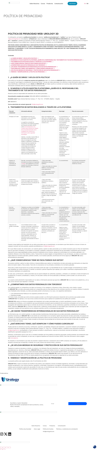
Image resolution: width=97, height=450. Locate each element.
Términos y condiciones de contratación (67, 429)
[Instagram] (2, 434)
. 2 (24, 58)
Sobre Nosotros (34, 3)
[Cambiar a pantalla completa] (4, 447)
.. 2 (32, 61)
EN (85, 3)
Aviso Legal (37, 429)
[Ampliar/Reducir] (1, 447)
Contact (23, 163)
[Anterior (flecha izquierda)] (1, 449)
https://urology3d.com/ (14, 39)
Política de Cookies (48, 429)
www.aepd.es (14, 338)
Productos (50, 3)
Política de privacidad (25, 429)
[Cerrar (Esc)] (9, 447)
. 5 (28, 65)
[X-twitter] (5, 434)
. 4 (29, 63)
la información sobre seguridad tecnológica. (28, 133)
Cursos (43, 3)
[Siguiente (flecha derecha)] (4, 449)
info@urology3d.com (37, 104)
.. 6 (28, 72)
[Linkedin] (9, 434)
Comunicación (58, 3)
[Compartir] (7, 447)
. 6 (33, 68)
